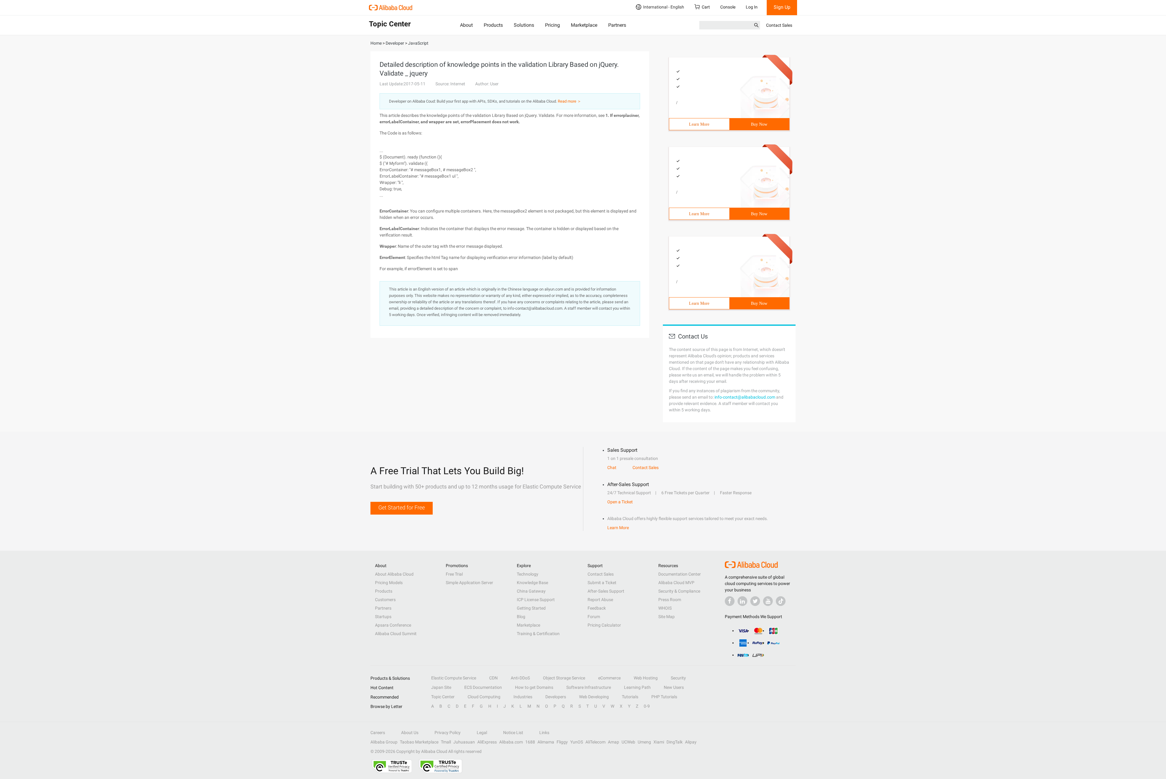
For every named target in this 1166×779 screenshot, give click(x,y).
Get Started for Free (401, 507)
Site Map (666, 616)
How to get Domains (534, 687)
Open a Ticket (620, 501)
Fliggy (562, 742)
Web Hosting (646, 677)
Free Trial (454, 574)
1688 (530, 742)
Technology (527, 574)
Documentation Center (679, 574)
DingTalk (675, 742)
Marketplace (584, 25)
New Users (674, 687)
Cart (706, 7)
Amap (613, 742)
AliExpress (487, 742)
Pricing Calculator (604, 625)
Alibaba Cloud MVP (676, 582)
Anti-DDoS (520, 677)
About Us (409, 732)
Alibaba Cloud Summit (396, 633)
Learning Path (637, 687)
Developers (555, 696)
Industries (522, 696)
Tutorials (630, 696)
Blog (521, 616)
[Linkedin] (742, 601)
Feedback (597, 608)
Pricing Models (389, 582)
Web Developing (594, 696)
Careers (377, 732)
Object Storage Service (564, 677)
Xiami (658, 742)
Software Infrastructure (588, 687)
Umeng (644, 742)
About (466, 25)
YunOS (576, 742)
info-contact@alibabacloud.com (744, 397)
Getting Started (531, 608)
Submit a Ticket (602, 582)
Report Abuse (600, 599)
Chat (611, 467)
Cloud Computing (484, 696)
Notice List (513, 732)
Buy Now (759, 124)
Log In (752, 7)
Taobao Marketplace (419, 742)
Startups (383, 616)
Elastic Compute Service (453, 677)
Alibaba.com (511, 742)
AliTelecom (595, 742)
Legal (482, 732)
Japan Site (441, 687)
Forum (594, 616)
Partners (617, 25)
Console (727, 7)
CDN (493, 677)
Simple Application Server (469, 582)
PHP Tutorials (664, 696)
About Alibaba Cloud (394, 574)
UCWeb (628, 742)
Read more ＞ (569, 101)
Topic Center (443, 696)
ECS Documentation (483, 687)
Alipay (691, 742)
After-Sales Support (606, 591)
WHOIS (665, 608)
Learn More (699, 124)
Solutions (524, 25)
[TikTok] (781, 601)
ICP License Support (536, 599)
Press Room (669, 599)
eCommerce (609, 677)
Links (544, 732)
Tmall (446, 742)
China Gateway (531, 591)
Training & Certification (538, 633)
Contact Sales (779, 25)
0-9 (647, 706)
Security (678, 677)
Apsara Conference (393, 625)
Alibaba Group (383, 742)
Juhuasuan (464, 742)
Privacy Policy (448, 732)
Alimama (545, 742)
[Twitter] (755, 601)
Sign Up (782, 7)
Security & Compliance (679, 591)
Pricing (552, 25)
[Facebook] (730, 601)
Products (493, 25)
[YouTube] (768, 601)
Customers (385, 599)
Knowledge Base (532, 582)
